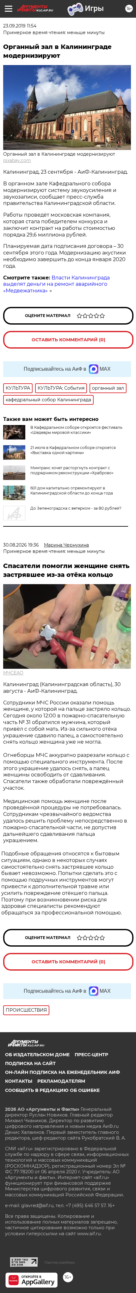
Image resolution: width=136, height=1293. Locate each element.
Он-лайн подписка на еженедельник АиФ (62, 1072)
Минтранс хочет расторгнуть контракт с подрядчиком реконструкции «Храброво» (72, 470)
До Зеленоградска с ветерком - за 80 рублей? (75, 508)
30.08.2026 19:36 (21, 545)
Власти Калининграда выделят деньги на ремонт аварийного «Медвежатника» (56, 284)
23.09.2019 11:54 (19, 26)
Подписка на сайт (30, 1063)
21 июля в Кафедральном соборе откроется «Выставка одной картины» (73, 450)
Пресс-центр (91, 1054)
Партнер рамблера (60, 1262)
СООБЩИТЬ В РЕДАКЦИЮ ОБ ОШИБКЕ (52, 1090)
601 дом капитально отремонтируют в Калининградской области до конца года (71, 490)
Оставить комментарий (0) (68, 340)
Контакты (18, 1081)
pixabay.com (17, 160)
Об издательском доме (37, 1054)
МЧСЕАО (13, 673)
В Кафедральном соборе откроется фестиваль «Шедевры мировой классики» (76, 430)
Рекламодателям (61, 1081)
